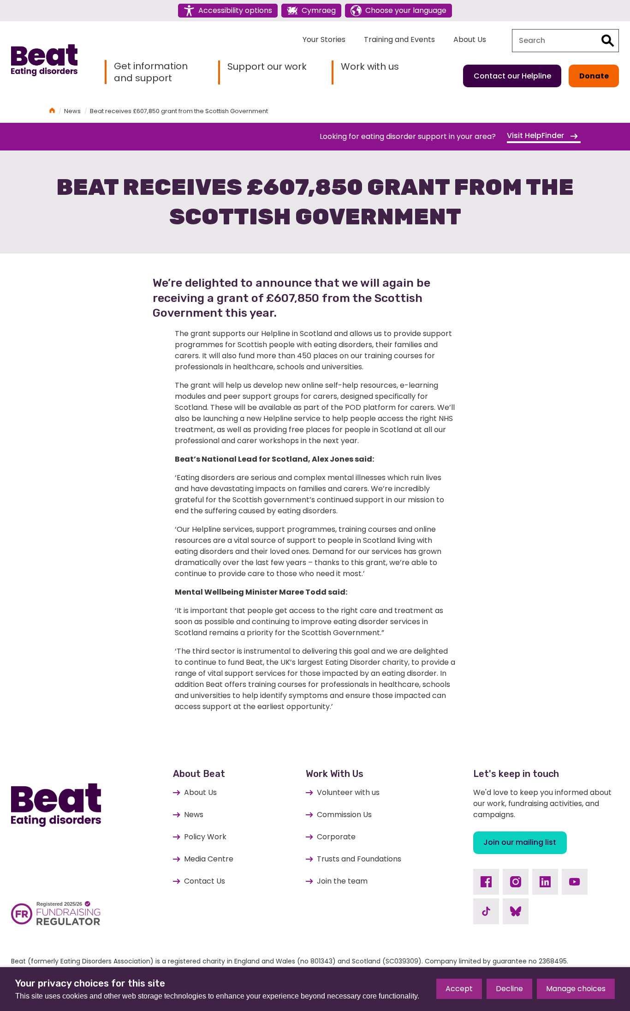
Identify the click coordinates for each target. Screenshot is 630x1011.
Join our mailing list (519, 842)
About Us (469, 39)
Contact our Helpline (512, 76)
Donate (594, 76)
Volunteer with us (348, 792)
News (72, 111)
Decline (509, 988)
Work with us (370, 66)
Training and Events (399, 39)
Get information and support (151, 72)
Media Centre (208, 859)
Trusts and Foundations (359, 859)
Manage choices (576, 988)
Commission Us (344, 814)
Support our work (267, 66)
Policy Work (205, 836)
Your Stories (324, 39)
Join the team (342, 881)
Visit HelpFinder (536, 135)
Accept (459, 988)
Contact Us (204, 881)
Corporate (336, 836)
